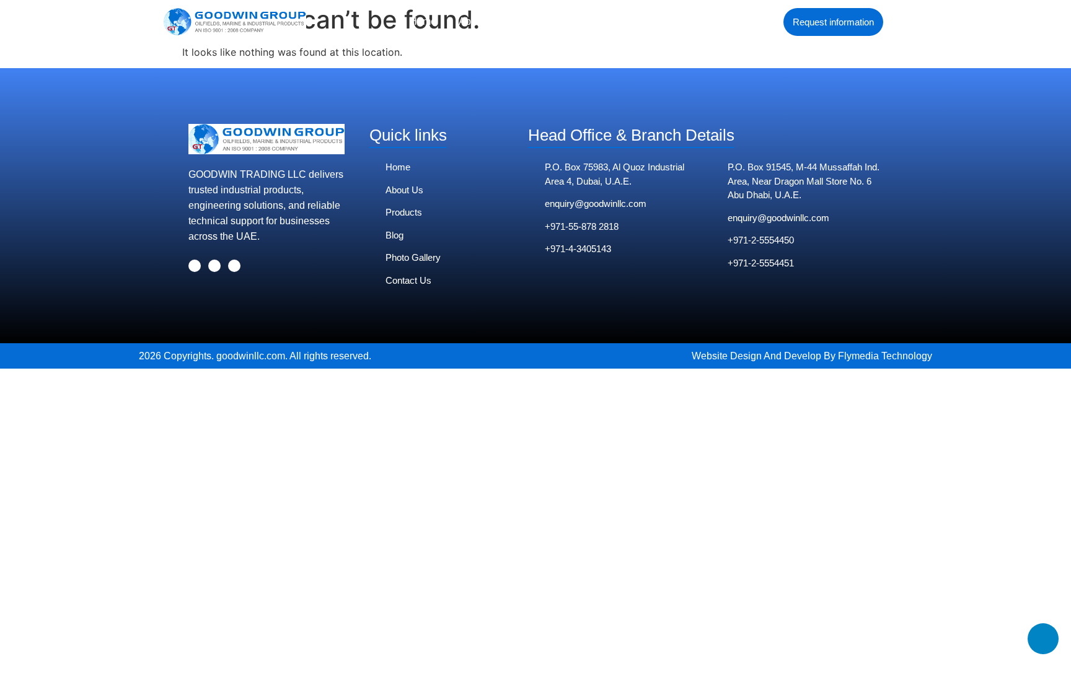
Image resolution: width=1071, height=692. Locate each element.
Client (596, 21)
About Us (479, 21)
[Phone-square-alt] (1043, 638)
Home (423, 21)
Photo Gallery (661, 21)
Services (541, 21)
